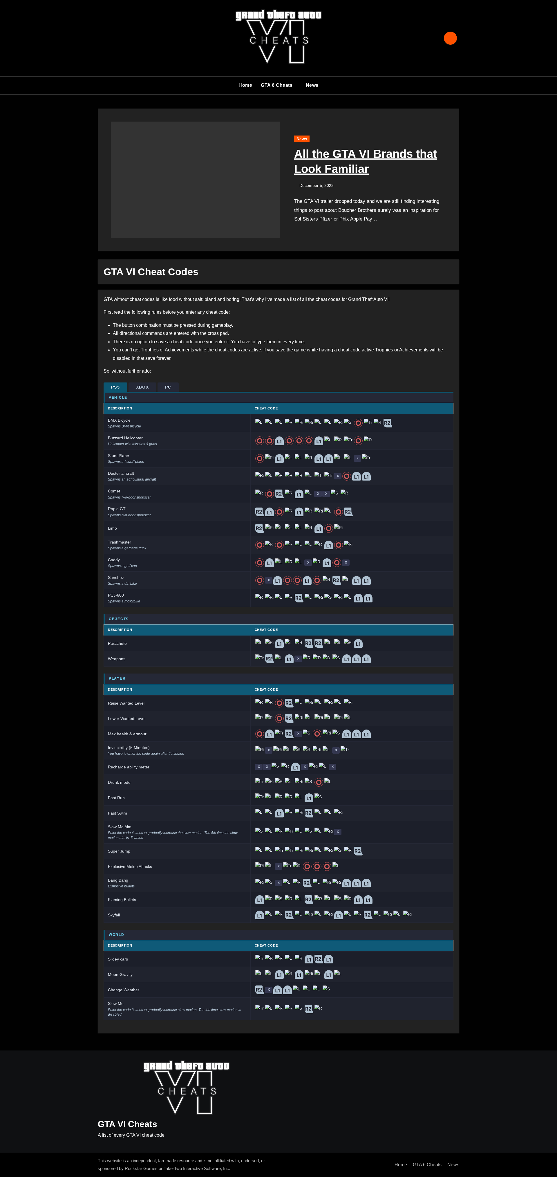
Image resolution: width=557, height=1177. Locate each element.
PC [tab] (168, 387)
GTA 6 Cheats (277, 85)
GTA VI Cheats (127, 1124)
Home (245, 85)
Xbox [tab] (142, 387)
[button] (451, 183)
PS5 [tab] (115, 387)
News (312, 85)
